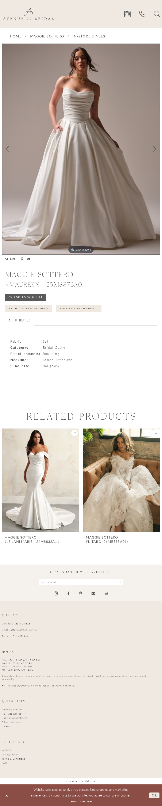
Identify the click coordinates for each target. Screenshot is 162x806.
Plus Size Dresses (12, 713)
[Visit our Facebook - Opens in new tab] (68, 593)
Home (16, 36)
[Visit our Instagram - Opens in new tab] (56, 593)
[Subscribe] (118, 582)
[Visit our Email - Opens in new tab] (93, 593)
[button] (112, 14)
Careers (6, 726)
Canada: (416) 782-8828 (16, 623)
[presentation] (40, 480)
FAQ (4, 763)
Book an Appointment (29, 308)
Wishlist (6, 750)
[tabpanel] (81, 149)
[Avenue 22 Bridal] (28, 14)
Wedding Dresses (12, 709)
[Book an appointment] (127, 14)
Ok (154, 795)
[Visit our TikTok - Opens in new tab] (106, 593)
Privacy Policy (10, 754)
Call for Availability (79, 308)
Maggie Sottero (47, 36)
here (89, 801)
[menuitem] (112, 14)
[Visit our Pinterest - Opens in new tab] (80, 593)
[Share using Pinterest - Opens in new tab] (22, 259)
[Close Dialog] (7, 795)
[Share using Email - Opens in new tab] (28, 259)
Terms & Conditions (13, 758)
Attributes (19, 320)
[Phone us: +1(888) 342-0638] (142, 14)
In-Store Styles (89, 36)
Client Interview (11, 722)
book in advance (64, 685)
